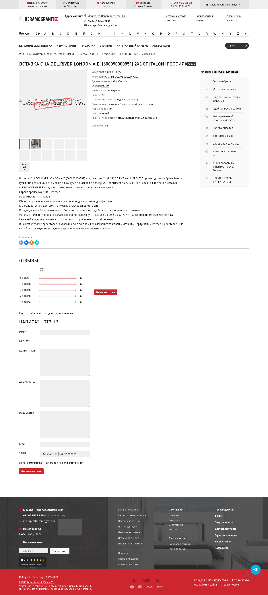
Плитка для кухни (128, 526)
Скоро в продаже (128, 558)
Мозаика (88, 45)
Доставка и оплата (225, 528)
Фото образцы (177, 548)
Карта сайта (221, 548)
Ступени (106, 45)
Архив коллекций (128, 564)
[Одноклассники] (31, 242)
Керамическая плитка (35, 45)
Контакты (174, 529)
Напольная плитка (129, 532)
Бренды (24, 33)
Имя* (22, 332)
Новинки (123, 553)
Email (22, 443)
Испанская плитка (128, 538)
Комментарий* (28, 350)
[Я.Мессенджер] (36, 242)
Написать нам (32, 542)
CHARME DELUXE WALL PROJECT (122, 76)
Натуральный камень (132, 45)
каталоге (36, 224)
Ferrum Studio (240, 580)
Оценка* (24, 341)
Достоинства (27, 381)
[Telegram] (21, 242)
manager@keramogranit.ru (103, 25)
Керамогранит (67, 45)
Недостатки (26, 412)
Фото (22, 452)
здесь (109, 187)
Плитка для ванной (129, 521)
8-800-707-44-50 (181, 6)
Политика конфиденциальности (36, 582)
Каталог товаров (128, 509)
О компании (175, 509)
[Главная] (20, 53)
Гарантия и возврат (226, 535)
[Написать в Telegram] (256, 570)
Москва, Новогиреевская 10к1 (43, 510)
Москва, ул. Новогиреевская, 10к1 (107, 16)
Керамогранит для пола (132, 515)
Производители (224, 509)
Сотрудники (176, 524)
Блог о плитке (177, 538)
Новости (174, 515)
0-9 (38, 34)
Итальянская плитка (130, 543)
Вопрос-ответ (223, 541)
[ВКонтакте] (26, 242)
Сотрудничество (224, 522)
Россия (105, 85)
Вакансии (174, 520)
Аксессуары (161, 45)
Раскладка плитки (179, 544)
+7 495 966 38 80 (180, 3)
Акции (218, 516)
